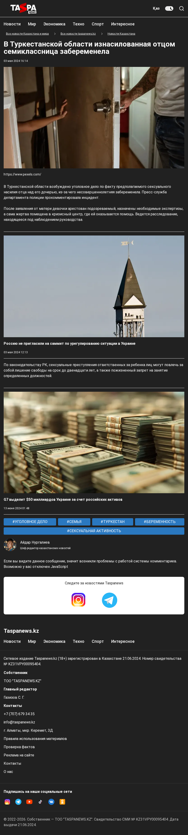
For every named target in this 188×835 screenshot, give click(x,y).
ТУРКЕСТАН (113, 522)
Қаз (156, 8)
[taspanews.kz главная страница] (23, 8)
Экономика (54, 24)
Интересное (123, 24)
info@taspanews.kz (19, 722)
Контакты (12, 763)
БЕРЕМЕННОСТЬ (160, 522)
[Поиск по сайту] (181, 8)
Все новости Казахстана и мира (27, 33)
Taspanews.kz (21, 631)
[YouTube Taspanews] (29, 801)
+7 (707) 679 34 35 (19, 714)
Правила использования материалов (35, 738)
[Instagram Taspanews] (78, 600)
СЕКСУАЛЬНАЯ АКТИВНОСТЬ (95, 531)
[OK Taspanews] (62, 801)
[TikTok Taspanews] (40, 801)
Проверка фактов (19, 747)
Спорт (98, 24)
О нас (8, 771)
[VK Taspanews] (51, 801)
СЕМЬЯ (75, 522)
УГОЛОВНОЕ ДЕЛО (30, 522)
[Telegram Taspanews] (109, 600)
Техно (78, 24)
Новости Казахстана (121, 33)
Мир (32, 24)
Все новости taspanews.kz (78, 33)
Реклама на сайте (19, 755)
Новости (12, 24)
